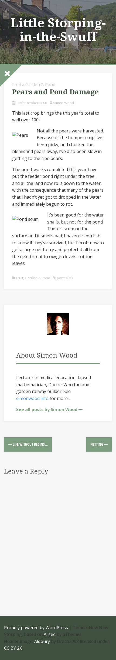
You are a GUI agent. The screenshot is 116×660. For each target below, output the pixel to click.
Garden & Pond (40, 85)
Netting (97, 444)
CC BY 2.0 (13, 648)
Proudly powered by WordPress (36, 628)
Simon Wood (63, 102)
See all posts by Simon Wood (46, 409)
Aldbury (42, 641)
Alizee (50, 634)
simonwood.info (32, 398)
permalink (64, 277)
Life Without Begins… (30, 444)
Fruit (19, 277)
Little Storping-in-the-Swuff (58, 30)
